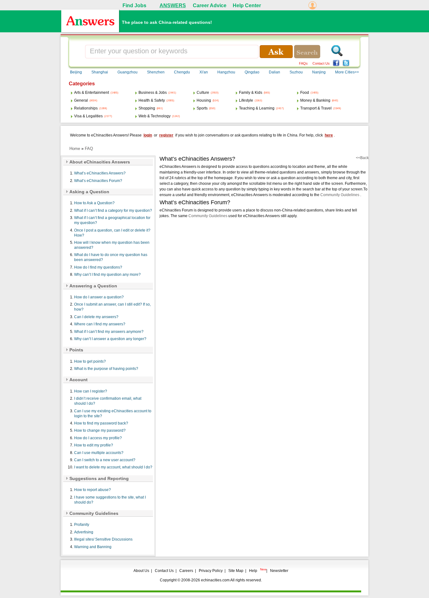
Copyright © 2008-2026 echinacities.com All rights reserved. (211, 580)
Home (74, 148)
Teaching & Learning (256, 108)
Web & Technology (154, 116)
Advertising (83, 532)
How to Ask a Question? (94, 203)
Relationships (86, 108)
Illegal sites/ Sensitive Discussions (103, 539)
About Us (141, 571)
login (148, 135)
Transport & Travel (316, 108)
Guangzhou (127, 72)
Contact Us (321, 63)
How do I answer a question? (99, 297)
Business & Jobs (152, 92)
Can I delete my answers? (96, 317)
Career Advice (209, 5)
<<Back (362, 158)
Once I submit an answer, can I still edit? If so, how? (112, 307)
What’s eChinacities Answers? (100, 173)
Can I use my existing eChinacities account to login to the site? (112, 413)
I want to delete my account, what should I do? (113, 467)
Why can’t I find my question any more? (107, 274)
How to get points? (90, 361)
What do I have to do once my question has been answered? (110, 257)
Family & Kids (250, 92)
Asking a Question (89, 191)
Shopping (146, 108)
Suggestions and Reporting (99, 478)
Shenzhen (156, 72)
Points (76, 349)
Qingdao (252, 72)
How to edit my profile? (93, 445)
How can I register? (90, 391)
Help (253, 571)
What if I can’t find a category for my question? (113, 210)
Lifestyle (246, 100)
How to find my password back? (101, 423)
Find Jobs (134, 5)
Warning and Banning (92, 547)
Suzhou (296, 72)
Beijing (76, 72)
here (329, 135)
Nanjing (319, 72)
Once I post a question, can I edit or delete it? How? (112, 233)
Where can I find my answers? (99, 324)
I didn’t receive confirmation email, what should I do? (107, 401)
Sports (202, 108)
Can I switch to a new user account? (104, 460)
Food (304, 92)
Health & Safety (151, 100)
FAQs (303, 63)
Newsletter (279, 571)
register (166, 135)
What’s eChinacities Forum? (98, 181)
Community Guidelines (93, 513)
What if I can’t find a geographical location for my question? (112, 220)
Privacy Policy (211, 571)
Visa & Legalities (88, 116)
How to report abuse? (92, 490)
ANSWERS (173, 5)
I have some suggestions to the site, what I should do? (110, 500)
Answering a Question (93, 285)
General (81, 100)
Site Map (235, 571)
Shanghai (99, 72)
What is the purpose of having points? (106, 368)
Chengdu (182, 72)
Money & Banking (315, 100)
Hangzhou (226, 72)
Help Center (247, 5)
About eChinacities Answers (99, 161)
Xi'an (203, 72)
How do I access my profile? (98, 438)
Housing (204, 100)
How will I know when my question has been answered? (111, 245)
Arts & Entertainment (91, 92)
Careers (186, 571)
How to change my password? (100, 430)
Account (78, 379)
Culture (203, 92)
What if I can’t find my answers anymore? (109, 331)
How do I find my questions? (98, 267)
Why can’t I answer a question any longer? (110, 339)
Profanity (81, 524)
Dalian (274, 72)
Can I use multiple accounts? (98, 453)
